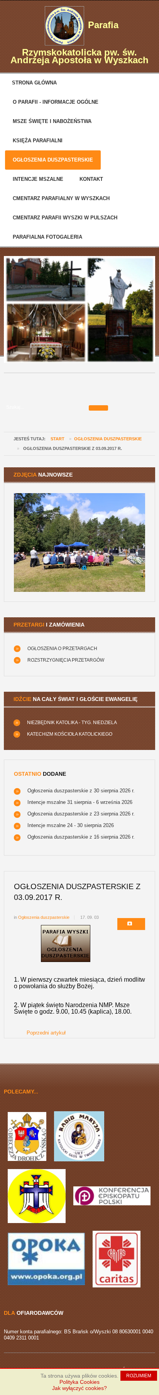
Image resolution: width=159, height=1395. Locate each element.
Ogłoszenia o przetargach (62, 648)
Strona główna (34, 83)
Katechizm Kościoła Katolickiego (69, 734)
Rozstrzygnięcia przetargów (65, 660)
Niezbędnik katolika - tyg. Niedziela (72, 722)
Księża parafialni (38, 140)
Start (57, 438)
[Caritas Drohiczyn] (116, 1259)
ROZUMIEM (138, 1375)
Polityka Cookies (79, 1382)
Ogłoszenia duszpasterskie (53, 160)
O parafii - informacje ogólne (55, 102)
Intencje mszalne (38, 179)
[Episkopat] (111, 1195)
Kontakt (91, 179)
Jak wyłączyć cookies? (79, 1388)
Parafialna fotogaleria (47, 237)
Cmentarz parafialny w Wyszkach (61, 198)
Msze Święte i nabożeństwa (52, 121)
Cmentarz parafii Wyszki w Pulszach (65, 218)
